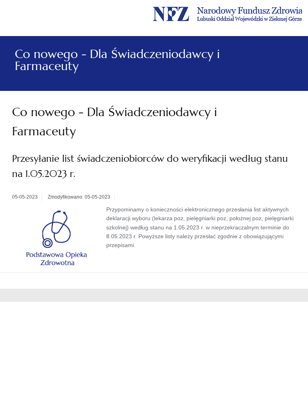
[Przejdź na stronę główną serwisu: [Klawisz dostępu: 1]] (227, 13)
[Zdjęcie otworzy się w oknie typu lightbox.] (57, 238)
